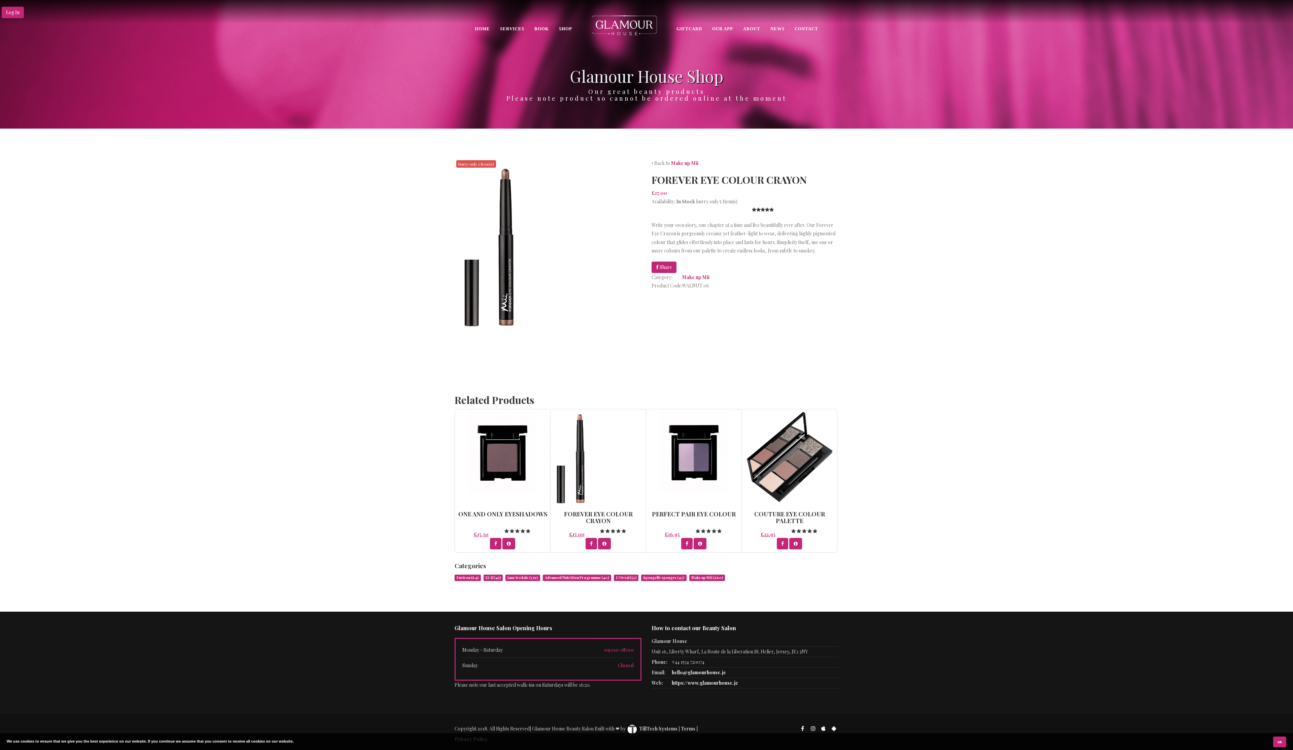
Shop (565, 28)
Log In (13, 12)
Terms (688, 728)
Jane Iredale (522, 577)
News (777, 28)
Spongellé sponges (663, 577)
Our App (722, 28)
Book (541, 28)
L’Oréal (626, 577)
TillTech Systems (657, 728)
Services (512, 28)
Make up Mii (684, 163)
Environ (467, 577)
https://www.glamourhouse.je (705, 683)
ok (1280, 742)
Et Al (493, 577)
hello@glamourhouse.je (699, 672)
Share (665, 267)
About (751, 28)
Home (482, 28)
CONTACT (806, 28)
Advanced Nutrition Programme (577, 577)
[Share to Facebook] (495, 543)
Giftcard (689, 28)
